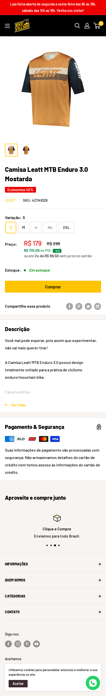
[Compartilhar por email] (97, 306)
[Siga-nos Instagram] (17, 643)
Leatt (10, 200)
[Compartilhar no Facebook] (69, 306)
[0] (97, 26)
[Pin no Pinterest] (78, 306)
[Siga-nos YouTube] (36, 643)
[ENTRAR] (87, 25)
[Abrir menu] (7, 26)
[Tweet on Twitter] (88, 306)
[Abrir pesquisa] (77, 25)
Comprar (53, 286)
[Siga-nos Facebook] (8, 643)
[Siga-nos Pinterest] (27, 643)
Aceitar (18, 683)
